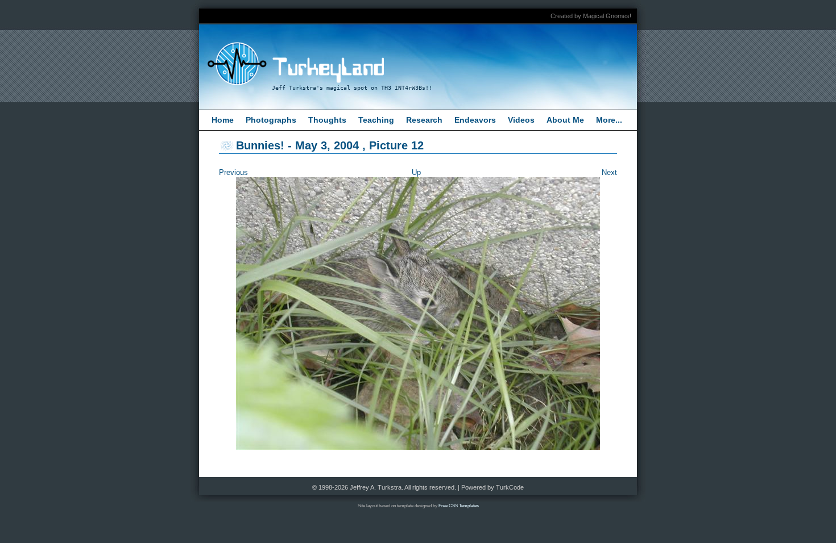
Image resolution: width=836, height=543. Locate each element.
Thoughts (327, 119)
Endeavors (475, 119)
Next (609, 172)
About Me (565, 119)
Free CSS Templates (458, 505)
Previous (233, 172)
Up (416, 172)
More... (609, 119)
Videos (521, 119)
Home (223, 119)
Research (424, 119)
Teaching (376, 119)
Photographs (271, 119)
